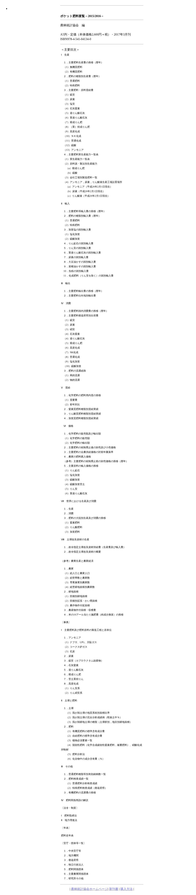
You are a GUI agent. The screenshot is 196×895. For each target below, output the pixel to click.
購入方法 (126, 889)
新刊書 (113, 889)
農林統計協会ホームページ (89, 889)
